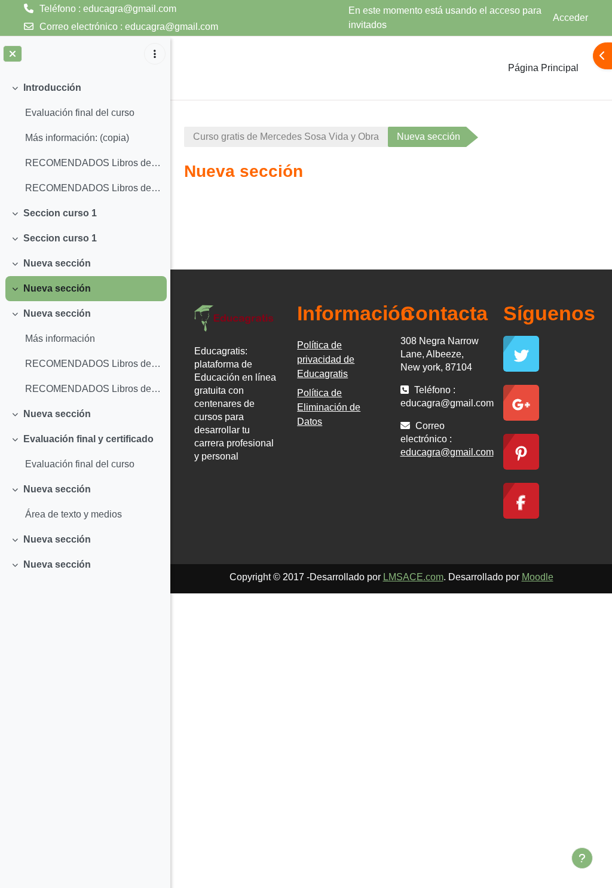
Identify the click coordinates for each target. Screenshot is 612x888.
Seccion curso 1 (60, 213)
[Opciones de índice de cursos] (155, 54)
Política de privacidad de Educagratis (325, 359)
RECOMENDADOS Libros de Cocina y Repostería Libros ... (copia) (93, 364)
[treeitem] (85, 138)
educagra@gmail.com (171, 27)
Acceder (570, 18)
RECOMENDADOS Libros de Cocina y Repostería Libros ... (93, 163)
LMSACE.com (413, 577)
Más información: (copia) (77, 138)
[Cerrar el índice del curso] (12, 53)
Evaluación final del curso (79, 113)
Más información (60, 338)
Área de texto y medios (73, 514)
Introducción (52, 87)
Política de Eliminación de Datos (328, 407)
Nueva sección (57, 263)
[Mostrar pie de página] (582, 858)
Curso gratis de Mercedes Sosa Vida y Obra (286, 136)
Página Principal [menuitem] (543, 68)
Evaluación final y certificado (88, 439)
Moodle (537, 577)
